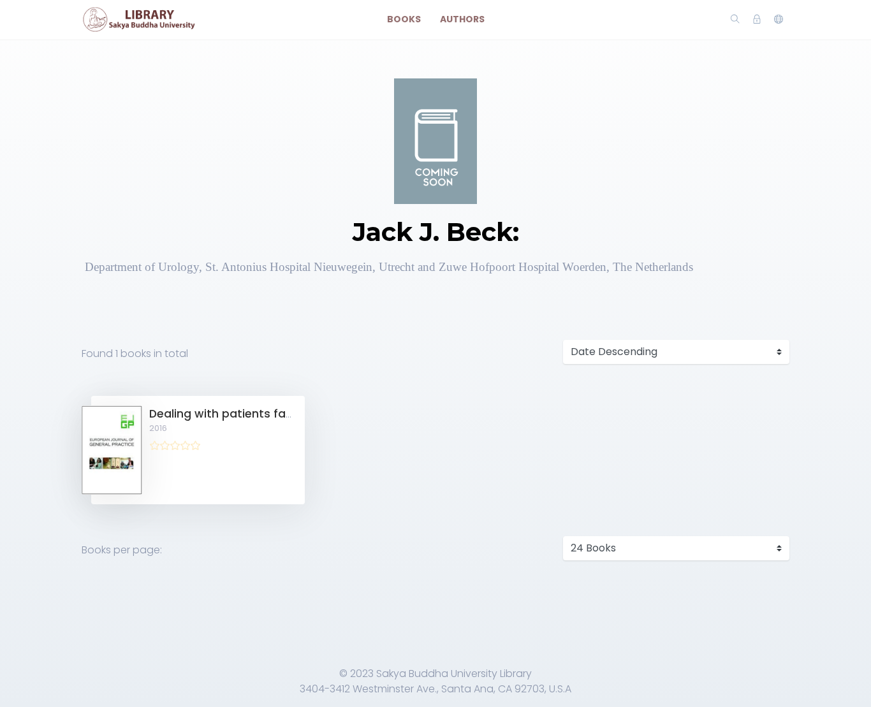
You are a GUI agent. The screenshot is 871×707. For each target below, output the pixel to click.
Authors (462, 19)
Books (404, 19)
